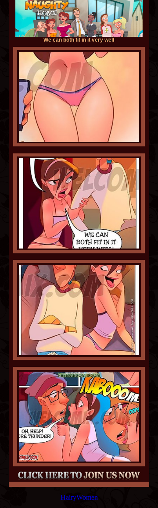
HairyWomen (79, 497)
